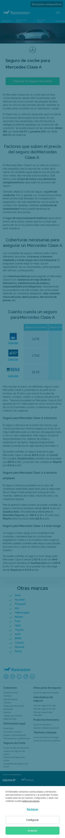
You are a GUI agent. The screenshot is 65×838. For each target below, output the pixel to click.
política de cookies (30, 801)
